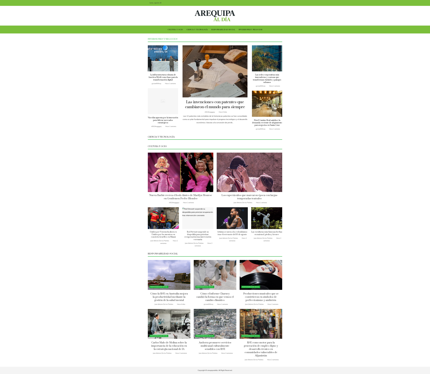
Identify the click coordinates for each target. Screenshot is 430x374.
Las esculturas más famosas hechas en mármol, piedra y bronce (266, 233)
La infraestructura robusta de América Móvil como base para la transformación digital (163, 77)
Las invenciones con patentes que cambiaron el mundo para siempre (215, 105)
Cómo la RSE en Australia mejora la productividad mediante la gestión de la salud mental (169, 297)
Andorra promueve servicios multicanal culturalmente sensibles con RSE (215, 346)
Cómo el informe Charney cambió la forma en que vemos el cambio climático (215, 297)
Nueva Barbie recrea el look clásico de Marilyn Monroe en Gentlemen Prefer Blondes (180, 197)
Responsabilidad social (158, 287)
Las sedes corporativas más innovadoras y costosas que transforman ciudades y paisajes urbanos (267, 79)
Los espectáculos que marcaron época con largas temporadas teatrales (249, 197)
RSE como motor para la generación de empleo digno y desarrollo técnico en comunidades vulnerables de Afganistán (261, 349)
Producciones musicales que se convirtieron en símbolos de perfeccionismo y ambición (261, 297)
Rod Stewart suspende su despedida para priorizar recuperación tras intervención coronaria (197, 236)
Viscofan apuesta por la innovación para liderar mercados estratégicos (163, 120)
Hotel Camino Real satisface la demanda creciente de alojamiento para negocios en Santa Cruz (267, 123)
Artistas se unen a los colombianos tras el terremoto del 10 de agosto (232, 233)
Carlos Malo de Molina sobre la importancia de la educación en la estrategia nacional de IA (169, 346)
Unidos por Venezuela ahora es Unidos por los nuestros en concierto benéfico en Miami (163, 234)
